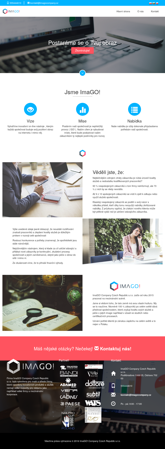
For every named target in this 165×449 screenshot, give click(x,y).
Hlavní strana (123, 11)
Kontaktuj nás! (115, 348)
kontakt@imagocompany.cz (44, 3)
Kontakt (155, 11)
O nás (140, 11)
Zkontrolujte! (82, 50)
